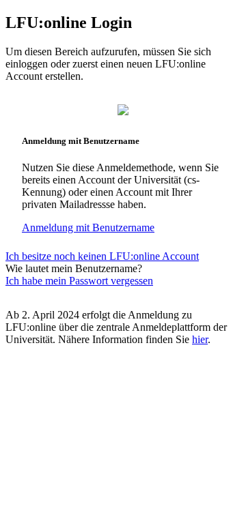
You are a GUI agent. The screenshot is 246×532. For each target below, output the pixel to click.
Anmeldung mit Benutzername (88, 227)
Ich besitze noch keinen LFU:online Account (102, 256)
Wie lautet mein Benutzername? (73, 268)
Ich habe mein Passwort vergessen (79, 280)
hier (200, 339)
